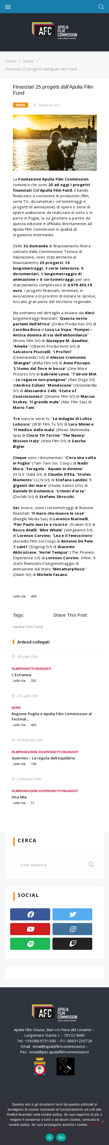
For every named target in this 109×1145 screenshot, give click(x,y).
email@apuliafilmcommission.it (59, 1046)
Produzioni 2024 (32, 752)
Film (15, 669)
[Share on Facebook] (57, 626)
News (28, 61)
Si (49, 1137)
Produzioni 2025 (32, 791)
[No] (102, 1121)
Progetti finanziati (35, 669)
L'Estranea (21, 674)
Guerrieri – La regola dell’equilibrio (43, 757)
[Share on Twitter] (64, 626)
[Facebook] (30, 914)
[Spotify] (30, 944)
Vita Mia (19, 796)
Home (10, 61)
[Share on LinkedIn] (78, 626)
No (61, 1137)
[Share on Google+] (71, 626)
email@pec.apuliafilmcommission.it (59, 1051)
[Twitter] (72, 914)
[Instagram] (72, 929)
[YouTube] (30, 929)
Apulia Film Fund (28, 626)
